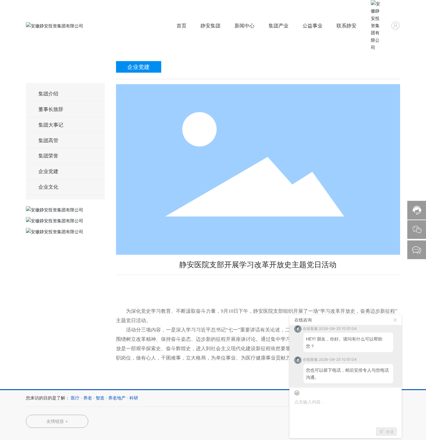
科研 (133, 397)
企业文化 (48, 187)
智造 (100, 397)
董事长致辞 (50, 109)
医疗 (75, 397)
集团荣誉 (48, 155)
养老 (87, 397)
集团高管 (48, 140)
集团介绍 (48, 93)
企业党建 (48, 171)
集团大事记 (50, 125)
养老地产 (117, 397)
